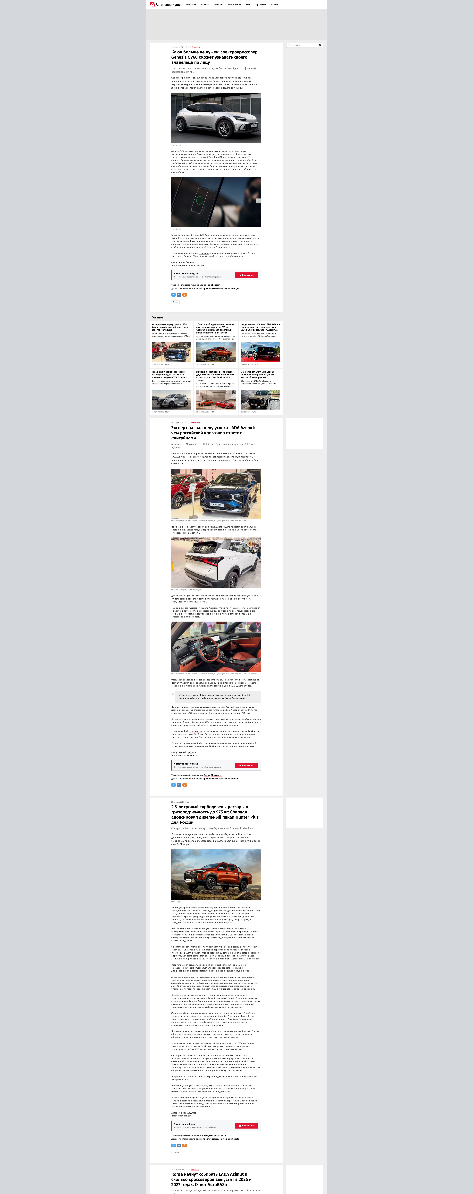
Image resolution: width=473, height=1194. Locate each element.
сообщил (207, 743)
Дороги (274, 5)
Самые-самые (234, 5)
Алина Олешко (186, 262)
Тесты (248, 5)
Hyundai (175, 302)
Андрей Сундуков (187, 752)
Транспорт (261, 5)
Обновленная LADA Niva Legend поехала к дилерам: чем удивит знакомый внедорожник (257, 375)
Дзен (206, 285)
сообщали (204, 253)
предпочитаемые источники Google (221, 288)
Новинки (205, 5)
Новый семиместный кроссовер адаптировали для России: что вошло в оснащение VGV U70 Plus (169, 375)
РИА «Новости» (190, 755)
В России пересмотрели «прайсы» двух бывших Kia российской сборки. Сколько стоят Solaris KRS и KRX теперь (215, 376)
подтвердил (196, 731)
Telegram (208, 1135)
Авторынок (191, 5)
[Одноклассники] (184, 295)
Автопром (218, 5)
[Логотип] (165, 4)
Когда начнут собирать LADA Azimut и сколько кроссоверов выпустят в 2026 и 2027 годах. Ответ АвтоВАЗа (260, 327)
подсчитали (196, 1097)
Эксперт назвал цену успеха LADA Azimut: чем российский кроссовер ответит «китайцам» (170, 327)
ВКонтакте (216, 285)
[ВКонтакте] (179, 295)
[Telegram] (173, 295)
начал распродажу (202, 1085)
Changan (176, 1152)
